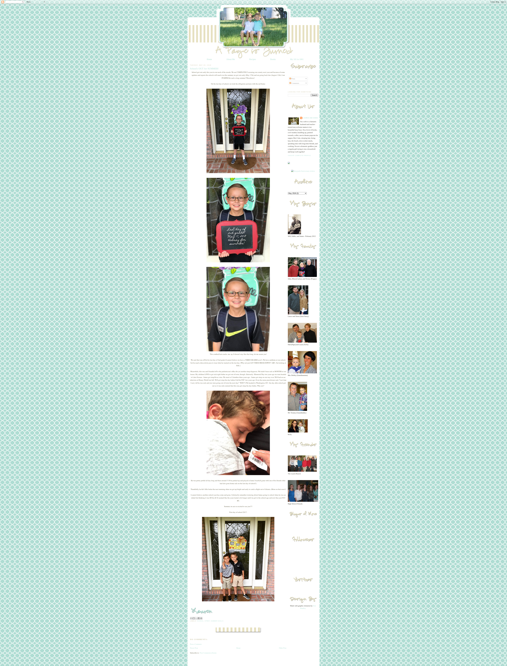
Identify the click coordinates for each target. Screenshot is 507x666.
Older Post (282, 648)
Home (209, 59)
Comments (295, 83)
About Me (230, 59)
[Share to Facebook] (198, 618)
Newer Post (194, 648)
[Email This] (191, 618)
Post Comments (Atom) (208, 653)
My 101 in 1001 (297, 59)
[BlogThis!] (193, 618)
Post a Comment (196, 644)
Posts (293, 79)
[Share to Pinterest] (201, 618)
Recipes (252, 59)
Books (273, 59)
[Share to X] (196, 618)
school (200, 621)
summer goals (217, 621)
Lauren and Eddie (310, 118)
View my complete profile (299, 155)
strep (207, 621)
